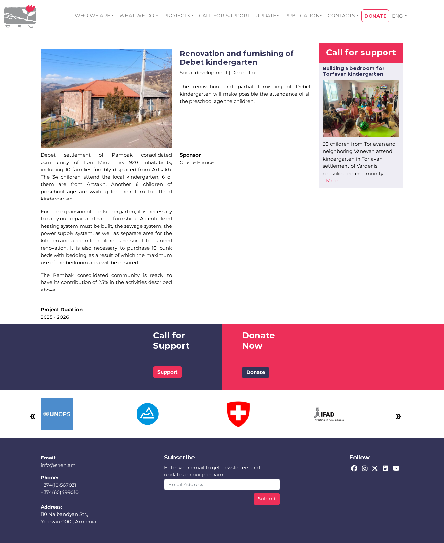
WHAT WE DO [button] (136, 15)
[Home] (20, 16)
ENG (397, 16)
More (332, 180)
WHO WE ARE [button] (92, 15)
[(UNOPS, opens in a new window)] (57, 413)
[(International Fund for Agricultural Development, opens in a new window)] (329, 413)
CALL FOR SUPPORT (224, 15)
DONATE (375, 16)
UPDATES (267, 15)
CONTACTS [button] (341, 15)
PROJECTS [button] (176, 15)
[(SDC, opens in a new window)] (238, 413)
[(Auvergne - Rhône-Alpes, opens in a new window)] (147, 413)
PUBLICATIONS (303, 15)
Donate (255, 372)
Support (167, 372)
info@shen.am (58, 465)
